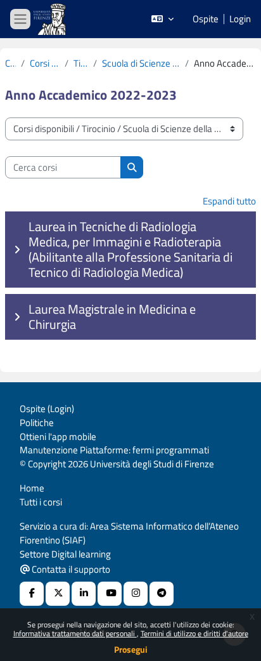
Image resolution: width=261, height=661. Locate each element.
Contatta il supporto (70, 569)
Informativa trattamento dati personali (75, 633)
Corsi (10, 63)
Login (240, 19)
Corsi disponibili (45, 63)
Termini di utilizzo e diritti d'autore (194, 633)
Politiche (37, 422)
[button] (162, 19)
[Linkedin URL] (84, 594)
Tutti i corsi (41, 502)
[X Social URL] (58, 594)
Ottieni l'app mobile (58, 436)
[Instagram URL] (136, 594)
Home (32, 488)
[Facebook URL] (32, 594)
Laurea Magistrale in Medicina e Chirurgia (112, 316)
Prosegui (131, 649)
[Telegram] (162, 594)
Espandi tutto (229, 201)
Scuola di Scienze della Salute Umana (141, 63)
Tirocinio (80, 63)
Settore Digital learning (65, 554)
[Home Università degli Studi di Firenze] (50, 19)
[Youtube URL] (110, 594)
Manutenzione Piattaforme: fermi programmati (114, 450)
